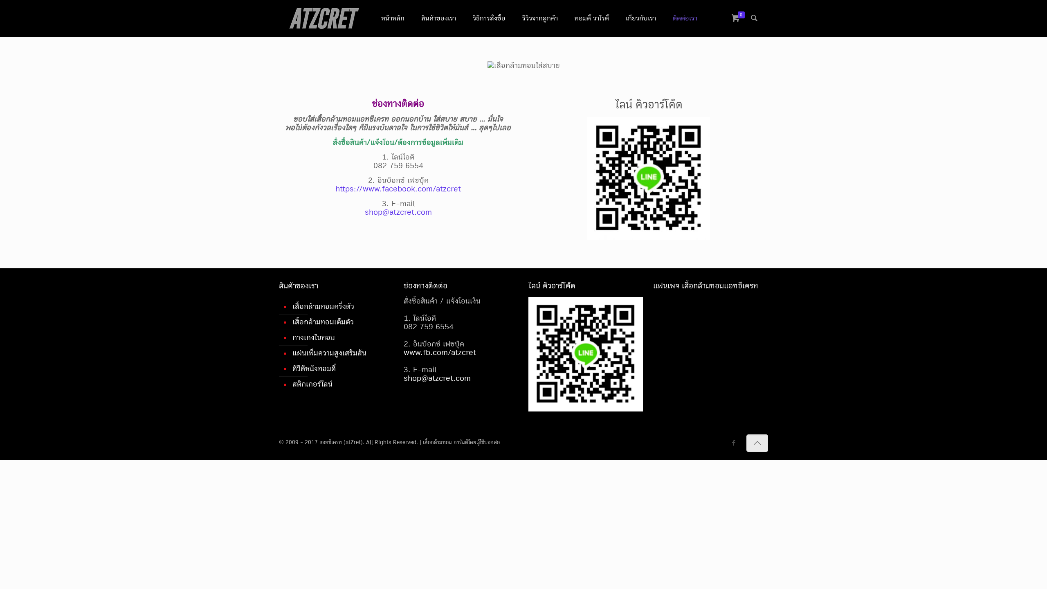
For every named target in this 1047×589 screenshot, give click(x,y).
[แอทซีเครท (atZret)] (324, 18)
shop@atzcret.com (398, 212)
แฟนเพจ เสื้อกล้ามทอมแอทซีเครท (705, 285)
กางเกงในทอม (313, 337)
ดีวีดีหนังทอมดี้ (314, 368)
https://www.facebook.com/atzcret (398, 189)
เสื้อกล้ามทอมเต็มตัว (323, 322)
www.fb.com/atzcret (440, 352)
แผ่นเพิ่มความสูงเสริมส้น (329, 353)
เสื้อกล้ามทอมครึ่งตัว (323, 306)
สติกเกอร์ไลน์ (312, 384)
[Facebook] (734, 443)
